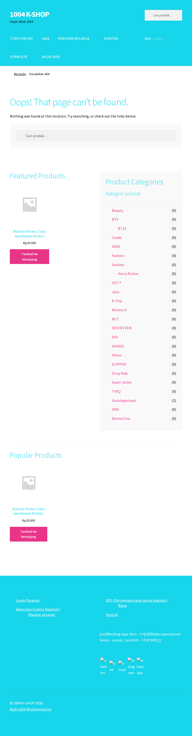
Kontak (112, 614)
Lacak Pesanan (28, 600)
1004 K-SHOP (29, 14)
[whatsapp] (140, 667)
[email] (122, 667)
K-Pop (117, 300)
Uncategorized (124, 400)
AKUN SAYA (51, 56)
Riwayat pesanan (41, 614)
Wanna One (121, 418)
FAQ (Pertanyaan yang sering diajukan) (136, 600)
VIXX (115, 409)
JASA (45, 38)
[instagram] (131, 667)
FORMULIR (18, 56)
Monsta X (119, 310)
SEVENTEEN (122, 328)
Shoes (117, 355)
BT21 (122, 228)
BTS (115, 219)
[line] (113, 667)
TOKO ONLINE (21, 38)
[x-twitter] (104, 667)
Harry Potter (128, 273)
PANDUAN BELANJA (73, 38)
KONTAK (111, 38)
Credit (117, 237)
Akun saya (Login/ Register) (38, 609)
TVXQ (116, 391)
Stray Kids (120, 373)
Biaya (122, 605)
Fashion (118, 255)
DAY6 (116, 246)
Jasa (115, 291)
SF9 (115, 337)
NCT (115, 319)
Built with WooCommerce (30, 709)
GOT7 (116, 282)
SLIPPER (119, 364)
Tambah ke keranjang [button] (30, 256)
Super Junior (122, 382)
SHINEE (118, 346)
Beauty (117, 210)
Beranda (20, 74)
